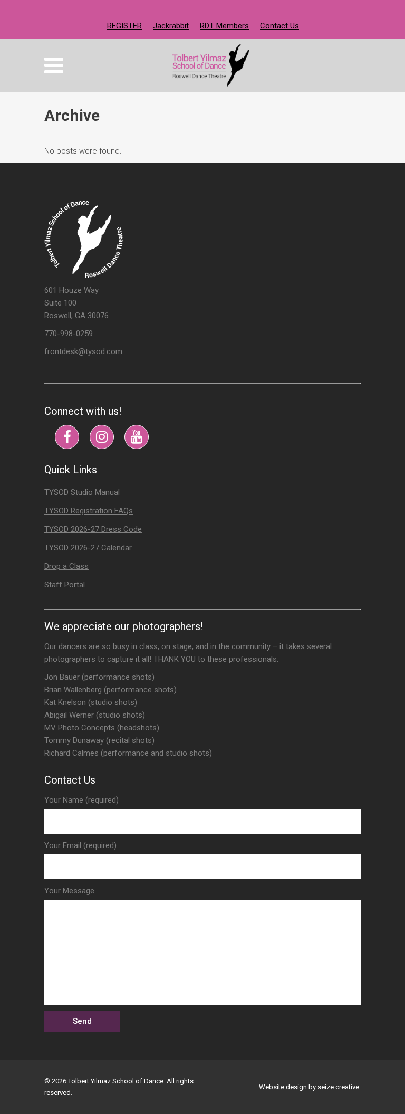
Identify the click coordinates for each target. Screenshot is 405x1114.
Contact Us (279, 26)
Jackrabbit (171, 26)
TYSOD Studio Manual (82, 492)
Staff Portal (64, 584)
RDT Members (224, 26)
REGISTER (124, 26)
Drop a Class (66, 566)
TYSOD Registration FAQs (88, 511)
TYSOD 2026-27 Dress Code (93, 529)
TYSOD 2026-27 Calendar (88, 548)
